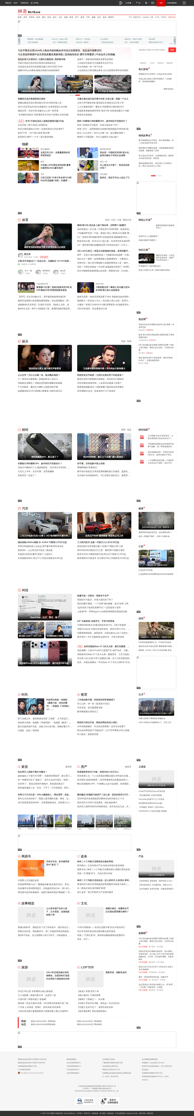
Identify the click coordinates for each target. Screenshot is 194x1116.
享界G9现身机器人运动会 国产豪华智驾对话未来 (40, 546)
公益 (141, 546)
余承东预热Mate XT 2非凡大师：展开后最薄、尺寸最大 (106, 646)
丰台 (37, 829)
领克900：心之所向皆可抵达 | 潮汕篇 (35, 550)
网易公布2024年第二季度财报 (43, 1021)
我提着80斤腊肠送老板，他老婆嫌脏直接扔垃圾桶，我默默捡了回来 (156, 149)
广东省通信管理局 (24, 1070)
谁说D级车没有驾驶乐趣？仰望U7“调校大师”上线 (100, 546)
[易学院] (148, 89)
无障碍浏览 (25, 3)
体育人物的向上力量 (131, 42)
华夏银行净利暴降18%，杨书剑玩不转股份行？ (40, 463)
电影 (123, 341)
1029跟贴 (159, 947)
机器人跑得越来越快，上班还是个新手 (103, 137)
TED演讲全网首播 (33, 42)
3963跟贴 (159, 990)
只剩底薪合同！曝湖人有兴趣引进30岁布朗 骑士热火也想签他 (113, 288)
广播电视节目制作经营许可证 (112, 1063)
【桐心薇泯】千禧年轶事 (88, 995)
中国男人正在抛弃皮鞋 (28, 880)
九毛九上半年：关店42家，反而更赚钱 (36, 471)
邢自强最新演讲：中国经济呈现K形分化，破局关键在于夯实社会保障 (161, 453)
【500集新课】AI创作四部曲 (150, 795)
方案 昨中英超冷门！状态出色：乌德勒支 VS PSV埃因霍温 (44, 261)
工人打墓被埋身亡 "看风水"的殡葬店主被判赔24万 (100, 107)
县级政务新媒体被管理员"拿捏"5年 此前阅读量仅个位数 (103, 111)
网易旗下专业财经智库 (35, 39)
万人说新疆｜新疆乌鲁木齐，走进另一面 (37, 995)
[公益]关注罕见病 (146, 570)
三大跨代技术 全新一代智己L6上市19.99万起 (98, 542)
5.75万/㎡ (109, 829)
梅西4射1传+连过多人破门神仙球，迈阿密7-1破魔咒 (101, 225)
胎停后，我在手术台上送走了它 (114, 177)
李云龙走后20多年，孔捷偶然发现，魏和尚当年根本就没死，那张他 (156, 157)
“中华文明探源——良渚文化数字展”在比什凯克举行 (101, 927)
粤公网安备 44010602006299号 (32, 1073)
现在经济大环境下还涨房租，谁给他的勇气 (97, 802)
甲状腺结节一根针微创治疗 (150, 266)
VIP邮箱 (163, 17)
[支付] (146, 3)
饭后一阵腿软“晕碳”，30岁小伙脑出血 (154, 536)
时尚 (25, 694)
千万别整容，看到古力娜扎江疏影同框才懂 (38, 387)
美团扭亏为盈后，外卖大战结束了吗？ (95, 600)
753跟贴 (162, 980)
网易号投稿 (168, 89)
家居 (82, 17)
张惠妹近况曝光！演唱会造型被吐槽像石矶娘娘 (40, 383)
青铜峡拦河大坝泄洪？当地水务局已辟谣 (155, 74)
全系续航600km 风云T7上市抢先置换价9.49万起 (40, 558)
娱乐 (55, 17)
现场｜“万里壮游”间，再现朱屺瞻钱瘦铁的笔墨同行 (101, 935)
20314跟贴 (160, 962)
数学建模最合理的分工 (87, 711)
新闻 (20, 17)
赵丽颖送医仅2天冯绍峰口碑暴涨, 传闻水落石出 (40, 391)
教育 (71, 17)
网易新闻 (29, 10)
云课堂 (142, 766)
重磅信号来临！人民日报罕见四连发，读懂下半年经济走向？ (165, 257)
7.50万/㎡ (50, 829)
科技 (49, 17)
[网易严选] (138, 3)
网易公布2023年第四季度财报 (43, 1024)
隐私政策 (110, 1113)
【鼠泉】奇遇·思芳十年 (88, 991)
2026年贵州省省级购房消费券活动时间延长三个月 (100, 798)
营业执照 (145, 1070)
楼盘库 (128, 767)
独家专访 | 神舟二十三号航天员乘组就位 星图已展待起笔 (103, 869)
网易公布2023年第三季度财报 (89, 1024)
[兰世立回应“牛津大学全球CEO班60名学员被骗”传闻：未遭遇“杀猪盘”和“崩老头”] (28, 178)
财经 (44, 17)
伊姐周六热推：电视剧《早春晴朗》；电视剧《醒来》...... (45, 722)
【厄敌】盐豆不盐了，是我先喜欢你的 (95, 1007)
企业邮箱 (145, 17)
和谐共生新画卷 (84, 115)
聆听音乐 (79, 39)
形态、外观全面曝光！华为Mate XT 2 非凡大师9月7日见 (103, 662)
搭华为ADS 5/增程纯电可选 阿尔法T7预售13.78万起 (101, 554)
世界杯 (31, 17)
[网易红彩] (68, 255)
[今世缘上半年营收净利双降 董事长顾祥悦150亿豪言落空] (28, 165)
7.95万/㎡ (91, 829)
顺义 (56, 829)
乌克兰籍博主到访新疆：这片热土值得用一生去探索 (101, 70)
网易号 (111, 17)
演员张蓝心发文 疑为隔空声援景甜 (99, 133)
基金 (129, 430)
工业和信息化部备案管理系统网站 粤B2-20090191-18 (97, 1086)
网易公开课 (144, 220)
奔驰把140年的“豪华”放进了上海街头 (35, 554)
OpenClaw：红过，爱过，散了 (97, 125)
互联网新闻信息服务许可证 (27, 1066)
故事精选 (28, 903)
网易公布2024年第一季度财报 (89, 1021)
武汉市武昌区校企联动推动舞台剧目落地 (96, 931)
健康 (93, 17)
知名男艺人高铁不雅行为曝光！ (32, 772)
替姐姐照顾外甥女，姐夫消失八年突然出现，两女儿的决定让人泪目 (155, 164)
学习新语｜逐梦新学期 (87, 734)
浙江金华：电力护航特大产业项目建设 (95, 892)
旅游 (25, 967)
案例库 (69, 767)
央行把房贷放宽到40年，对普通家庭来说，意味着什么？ (44, 802)
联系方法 (87, 1113)
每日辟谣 (143, 69)
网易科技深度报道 (106, 42)
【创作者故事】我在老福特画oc (92, 1011)
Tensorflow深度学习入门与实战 (151, 799)
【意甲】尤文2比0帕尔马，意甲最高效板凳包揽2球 (42, 297)
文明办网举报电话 (73, 1073)
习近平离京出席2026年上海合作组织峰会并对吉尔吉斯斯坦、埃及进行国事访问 (59, 50)
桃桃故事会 (144, 135)
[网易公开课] (129, 3)
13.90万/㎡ (127, 829)
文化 (60, 17)
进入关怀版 (34, 3)
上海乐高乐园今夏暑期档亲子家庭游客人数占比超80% (43, 1011)
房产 (77, 17)
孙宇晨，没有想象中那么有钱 (91, 463)
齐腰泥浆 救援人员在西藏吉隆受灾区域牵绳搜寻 (40, 63)
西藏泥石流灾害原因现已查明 (31, 99)
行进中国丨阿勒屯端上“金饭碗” (32, 999)
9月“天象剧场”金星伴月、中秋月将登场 (95, 621)
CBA (113, 220)
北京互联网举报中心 (74, 1063)
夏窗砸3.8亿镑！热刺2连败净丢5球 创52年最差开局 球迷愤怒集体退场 (54, 288)
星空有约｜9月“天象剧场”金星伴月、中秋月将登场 (100, 637)
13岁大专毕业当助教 (83, 42)
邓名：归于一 (83, 939)
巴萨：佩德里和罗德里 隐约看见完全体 (101, 129)
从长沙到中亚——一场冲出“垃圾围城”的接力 (98, 63)
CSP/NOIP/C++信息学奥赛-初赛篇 (153, 811)
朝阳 (19, 829)
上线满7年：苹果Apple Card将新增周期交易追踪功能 (102, 611)
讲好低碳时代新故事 (131, 39)
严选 (130, 17)
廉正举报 (142, 1113)
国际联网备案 (71, 1059)
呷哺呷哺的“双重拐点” (87, 467)
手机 (80, 646)
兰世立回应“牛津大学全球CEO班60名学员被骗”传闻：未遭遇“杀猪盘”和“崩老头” (56, 179)
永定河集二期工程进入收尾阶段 (32, 125)
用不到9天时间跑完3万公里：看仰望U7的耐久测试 (101, 550)
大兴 (97, 829)
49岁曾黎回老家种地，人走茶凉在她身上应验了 (99, 383)
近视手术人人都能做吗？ (149, 236)
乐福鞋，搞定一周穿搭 (28, 730)
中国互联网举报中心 (74, 1066)
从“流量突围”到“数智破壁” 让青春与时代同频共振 (100, 59)
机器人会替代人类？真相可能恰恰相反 (154, 270)
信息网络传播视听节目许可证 (152, 1073)
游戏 (141, 618)
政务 (105, 17)
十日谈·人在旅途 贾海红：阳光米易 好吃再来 (39, 1007)
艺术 (141, 694)
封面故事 (55, 42)
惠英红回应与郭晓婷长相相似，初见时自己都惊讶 (100, 379)
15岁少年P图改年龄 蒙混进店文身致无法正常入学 (100, 103)
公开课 (157, 17)
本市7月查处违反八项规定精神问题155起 (44, 121)
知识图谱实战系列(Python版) (150, 803)
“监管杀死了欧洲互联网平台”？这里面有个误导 (99, 607)
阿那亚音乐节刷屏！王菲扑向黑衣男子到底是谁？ (100, 375)
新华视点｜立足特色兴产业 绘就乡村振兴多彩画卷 (100, 865)
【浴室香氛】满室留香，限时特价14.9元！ (156, 881)
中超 (119, 220)
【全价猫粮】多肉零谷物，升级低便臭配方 (156, 889)
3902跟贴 (161, 972)
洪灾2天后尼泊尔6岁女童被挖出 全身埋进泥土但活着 (42, 107)
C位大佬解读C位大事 (107, 39)
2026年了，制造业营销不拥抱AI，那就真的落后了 (41, 784)
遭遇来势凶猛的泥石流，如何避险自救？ (155, 532)
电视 (129, 341)
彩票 (38, 17)
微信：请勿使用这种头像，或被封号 (153, 977)
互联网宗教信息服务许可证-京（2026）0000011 (156, 1078)
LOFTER (87, 967)
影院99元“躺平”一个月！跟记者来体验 (35, 137)
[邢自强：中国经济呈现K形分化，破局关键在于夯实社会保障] (87, 153)
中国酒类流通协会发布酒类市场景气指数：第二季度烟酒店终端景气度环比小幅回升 (161, 445)
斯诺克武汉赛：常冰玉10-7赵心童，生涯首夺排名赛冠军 (103, 241)
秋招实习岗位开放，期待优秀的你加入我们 (97, 722)
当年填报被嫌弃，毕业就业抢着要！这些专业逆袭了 (101, 726)
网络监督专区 (167, 10)
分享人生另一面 (154, 39)
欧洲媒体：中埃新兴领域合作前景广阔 (95, 67)
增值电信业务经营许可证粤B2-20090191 (32, 1059)
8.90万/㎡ (31, 829)
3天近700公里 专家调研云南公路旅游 (35, 991)
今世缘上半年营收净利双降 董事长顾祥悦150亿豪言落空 (56, 166)
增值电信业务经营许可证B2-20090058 (31, 1063)
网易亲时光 (137, 17)
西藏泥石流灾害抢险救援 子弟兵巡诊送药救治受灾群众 (43, 70)
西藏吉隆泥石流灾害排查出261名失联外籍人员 (39, 103)
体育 (25, 17)
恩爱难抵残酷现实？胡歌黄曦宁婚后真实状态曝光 (100, 387)
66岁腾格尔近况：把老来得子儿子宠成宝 (96, 391)
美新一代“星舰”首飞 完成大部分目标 (94, 873)
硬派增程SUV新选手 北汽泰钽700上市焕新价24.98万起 (103, 558)
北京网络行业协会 (108, 1059)
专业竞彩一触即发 (155, 42)
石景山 (79, 829)
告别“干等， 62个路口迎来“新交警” (34, 133)
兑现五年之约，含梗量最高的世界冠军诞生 (55, 154)
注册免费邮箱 (172, 3)
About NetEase (69, 1113)
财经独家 (143, 429)
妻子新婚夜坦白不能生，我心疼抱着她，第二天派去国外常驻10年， (156, 141)
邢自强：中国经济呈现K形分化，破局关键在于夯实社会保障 (115, 154)
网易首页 (8, 3)
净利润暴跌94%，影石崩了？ (96, 121)
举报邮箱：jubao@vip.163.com (153, 1063)
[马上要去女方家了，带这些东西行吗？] (87, 165)
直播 (66, 17)
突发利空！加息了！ (27, 475)
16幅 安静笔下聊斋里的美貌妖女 (152, 718)
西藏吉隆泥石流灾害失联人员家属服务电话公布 (40, 67)
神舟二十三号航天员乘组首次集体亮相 (95, 861)
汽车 (88, 17)
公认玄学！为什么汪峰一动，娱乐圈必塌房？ (39, 375)
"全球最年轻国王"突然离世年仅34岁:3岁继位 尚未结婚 (43, 115)
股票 (123, 430)
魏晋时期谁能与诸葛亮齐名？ (165, 226)
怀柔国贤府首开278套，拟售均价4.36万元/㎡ (98, 772)
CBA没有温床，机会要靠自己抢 (92, 308)
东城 (115, 829)
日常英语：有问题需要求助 (90, 708)
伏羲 (151, 17)
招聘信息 (95, 1113)
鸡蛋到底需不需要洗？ (148, 240)
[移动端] (120, 3)
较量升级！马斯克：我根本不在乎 (93, 596)
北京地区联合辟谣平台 (110, 1066)
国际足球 (127, 220)
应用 (15, 3)
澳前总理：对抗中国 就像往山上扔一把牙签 (38, 111)
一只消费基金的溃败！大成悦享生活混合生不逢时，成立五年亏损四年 (161, 461)
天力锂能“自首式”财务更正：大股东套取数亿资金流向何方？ (160, 437)
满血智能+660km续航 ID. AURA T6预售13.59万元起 (42, 542)
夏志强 (27, 254)
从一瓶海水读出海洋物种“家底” (91, 888)
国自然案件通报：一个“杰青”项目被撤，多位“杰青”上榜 (102, 603)
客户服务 (103, 1113)
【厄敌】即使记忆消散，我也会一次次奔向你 (98, 1003)
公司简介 (79, 1113)
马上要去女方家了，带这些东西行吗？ (114, 166)
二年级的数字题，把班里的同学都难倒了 (96, 700)
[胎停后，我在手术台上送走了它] (87, 178)
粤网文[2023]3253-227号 (111, 1070)
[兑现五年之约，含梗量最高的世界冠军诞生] (28, 153)
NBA (107, 220)
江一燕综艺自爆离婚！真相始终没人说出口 (38, 379)
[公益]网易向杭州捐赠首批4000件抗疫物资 (156, 574)
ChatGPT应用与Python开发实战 (152, 791)
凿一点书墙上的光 (58, 39)
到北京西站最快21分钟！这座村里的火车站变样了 (41, 129)
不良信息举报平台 (73, 1070)
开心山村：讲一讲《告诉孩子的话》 (94, 704)
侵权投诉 (150, 1113)
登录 (161, 3)
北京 (99, 17)
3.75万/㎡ (68, 829)
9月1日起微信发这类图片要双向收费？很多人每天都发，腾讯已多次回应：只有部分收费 (156, 347)
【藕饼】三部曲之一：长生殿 (91, 999)
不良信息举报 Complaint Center (126, 1113)
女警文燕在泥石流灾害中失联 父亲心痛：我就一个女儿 (102, 99)
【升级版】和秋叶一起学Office (151, 807)
